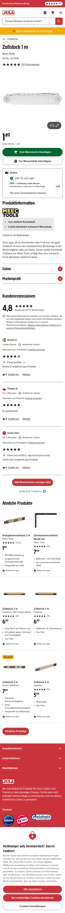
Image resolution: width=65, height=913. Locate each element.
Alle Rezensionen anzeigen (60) (32, 482)
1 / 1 (52, 125)
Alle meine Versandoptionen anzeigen (28, 193)
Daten (6, 268)
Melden (27, 374)
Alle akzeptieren (32, 889)
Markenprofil (11, 278)
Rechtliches (10, 768)
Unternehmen (11, 758)
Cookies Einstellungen (33, 906)
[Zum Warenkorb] (53, 12)
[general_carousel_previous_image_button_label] (6, 99)
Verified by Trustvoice (30, 491)
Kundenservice (12, 748)
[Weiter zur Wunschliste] (45, 12)
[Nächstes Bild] (58, 99)
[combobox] (32, 21)
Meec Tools (8, 53)
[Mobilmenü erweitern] (60, 12)
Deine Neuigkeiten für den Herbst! (34, 31)
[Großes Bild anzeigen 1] (32, 99)
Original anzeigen (36, 349)
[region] (32, 870)
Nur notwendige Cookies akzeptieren (32, 897)
